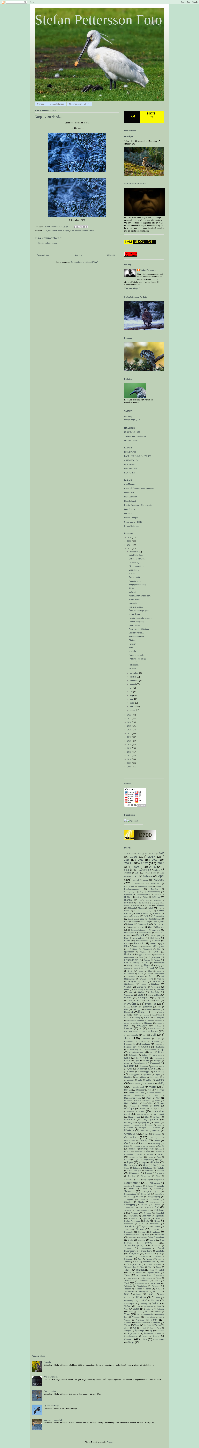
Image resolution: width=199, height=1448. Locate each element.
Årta (151, 1328)
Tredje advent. (132, 1278)
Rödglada (148, 1168)
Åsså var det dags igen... (139, 610)
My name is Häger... (52, 1406)
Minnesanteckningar (132, 1098)
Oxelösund (129, 1143)
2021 (129, 719)
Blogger (110, 1442)
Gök (149, 995)
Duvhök (140, 935)
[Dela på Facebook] (83, 226)
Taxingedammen (134, 1264)
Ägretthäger (139, 1331)
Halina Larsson (130, 497)
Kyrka (129, 1069)
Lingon (157, 1074)
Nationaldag (160, 1109)
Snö (72, 231)
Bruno (126, 916)
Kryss (136, 1061)
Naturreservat (134, 1117)
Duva (129, 935)
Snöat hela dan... (136, 555)
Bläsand (131, 908)
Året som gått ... (136, 577)
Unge (150, 1294)
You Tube (147, 1325)
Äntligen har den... (51, 1377)
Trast (149, 1275)
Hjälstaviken (147, 1007)
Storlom (139, 1229)
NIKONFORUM (130, 469)
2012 (129, 752)
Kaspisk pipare (130, 1047)
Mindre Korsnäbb (155, 1092)
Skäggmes (128, 1199)
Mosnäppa (147, 1101)
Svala (130, 1240)
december (134, 552)
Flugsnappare (154, 957)
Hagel (155, 998)
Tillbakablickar (130, 1267)
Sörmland (128, 1259)
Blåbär (152, 903)
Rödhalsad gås (135, 1171)
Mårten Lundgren (131, 518)
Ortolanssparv (129, 1141)
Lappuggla (133, 1074)
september (134, 681)
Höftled (126, 1023)
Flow (141, 957)
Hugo (148, 1009)
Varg (138, 1306)
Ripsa (130, 1162)
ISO (143, 1031)
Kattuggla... (134, 603)
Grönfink (127, 987)
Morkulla (138, 1101)
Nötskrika (129, 1130)
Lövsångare (135, 1083)
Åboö (126, 1328)
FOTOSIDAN (129, 464)
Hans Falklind (130, 501)
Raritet (160, 1154)
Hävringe (159, 1020)
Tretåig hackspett (146, 1278)
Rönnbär (148, 1173)
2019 (129, 726)
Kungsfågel (155, 1063)
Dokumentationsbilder (139, 930)
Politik (153, 1146)
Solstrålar (159, 1210)
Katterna (145, 1046)
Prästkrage (138, 1151)
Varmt (159, 1306)
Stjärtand (145, 1227)
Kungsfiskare (139, 1063)
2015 (129, 741)
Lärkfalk (149, 1080)
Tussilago (138, 1289)
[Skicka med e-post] (75, 226)
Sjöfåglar (160, 1186)
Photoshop (155, 1143)
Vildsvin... (133, 668)
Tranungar (139, 1275)
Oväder (157, 1141)
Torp (130, 1273)
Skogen (128, 1191)
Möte (151, 1109)
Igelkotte (158, 1026)
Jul (144, 1035)
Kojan (161, 1052)
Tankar (137, 1262)
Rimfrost (127, 1160)
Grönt (126, 989)
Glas (150, 971)
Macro (151, 1083)
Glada (141, 971)
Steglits (157, 1221)
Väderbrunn (141, 1323)
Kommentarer (157, 1055)
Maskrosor (140, 1090)
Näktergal (149, 1125)
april (132, 699)
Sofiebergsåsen (142, 1210)
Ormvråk (130, 1137)
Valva (155, 1303)
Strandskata (155, 1232)
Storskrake (128, 1232)
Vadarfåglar (129, 1303)
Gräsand (156, 981)
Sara (137, 1179)
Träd (126, 1283)
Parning (144, 1143)
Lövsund (159, 1080)
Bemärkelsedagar (131, 889)
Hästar (150, 1020)
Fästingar (127, 968)
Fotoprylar (137, 963)
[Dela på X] (81, 226)
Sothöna (147, 1213)
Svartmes (128, 1248)
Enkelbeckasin (142, 941)
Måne (156, 1106)
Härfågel (128, 136)
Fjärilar (128, 954)
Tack (139, 1259)
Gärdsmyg (128, 995)
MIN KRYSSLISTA (132, 432)
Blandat (128, 900)
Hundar (161, 1012)
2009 (129, 763)
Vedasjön (160, 1309)
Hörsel (159, 1023)
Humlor (157, 1009)
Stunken (131, 1237)
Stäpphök (141, 1237)
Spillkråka (160, 1216)
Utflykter (140, 1297)
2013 (129, 748)
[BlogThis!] (78, 226)
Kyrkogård (141, 1069)
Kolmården (133, 1055)
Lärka (140, 1080)
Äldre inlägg (112, 255)
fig (161, 944)
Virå (138, 1314)
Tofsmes (128, 1270)
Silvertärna (137, 1186)
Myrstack (132, 1106)
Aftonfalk (127, 873)
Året (144, 1328)
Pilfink (126, 1146)
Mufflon (136, 1103)
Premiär (142, 1149)
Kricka (127, 1061)
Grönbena (155, 984)
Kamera (155, 1041)
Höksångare (137, 1023)
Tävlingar (159, 1289)
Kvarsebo (144, 1066)
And (136, 876)
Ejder (158, 935)
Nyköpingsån (143, 1122)
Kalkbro (142, 1041)
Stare (157, 1218)
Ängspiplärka (133, 1333)
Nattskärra (130, 1111)
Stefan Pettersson (148, 270)
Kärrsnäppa (144, 1072)
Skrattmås (158, 1194)
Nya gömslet (151, 1119)
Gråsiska (160, 979)
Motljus (127, 1103)
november (134, 673)
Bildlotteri (128, 894)
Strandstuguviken (131, 1235)
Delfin (132, 927)
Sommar (134, 1213)
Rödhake (160, 1168)
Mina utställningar (57, 104)
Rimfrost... (133, 640)
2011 (129, 756)
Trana (127, 1275)
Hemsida (127, 1007)
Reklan (151, 1157)
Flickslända (158, 955)
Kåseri (151, 1068)
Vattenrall (150, 1309)
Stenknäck (154, 1224)
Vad (142, 1300)
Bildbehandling (154, 892)
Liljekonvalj (147, 1074)
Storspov (142, 1232)
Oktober (129, 1133)
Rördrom (160, 1173)
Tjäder (158, 1267)
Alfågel (147, 873)
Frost (147, 963)
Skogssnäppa (130, 1194)
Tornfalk (161, 1270)
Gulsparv (160, 989)
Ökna (145, 1336)
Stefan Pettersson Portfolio (135, 436)
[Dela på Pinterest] (86, 226)
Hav (158, 1000)
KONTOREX (129, 473)
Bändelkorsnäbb (155, 919)
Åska (159, 1328)
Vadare (155, 1300)
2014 (129, 744)
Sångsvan (133, 1253)
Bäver (134, 921)
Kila (143, 1049)
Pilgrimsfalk (136, 1146)
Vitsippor (136, 1317)
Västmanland (154, 1322)
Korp (60, 231)
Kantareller (158, 1044)
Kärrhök (130, 1072)
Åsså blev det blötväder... (139, 629)
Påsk (148, 1151)
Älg (150, 1331)
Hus (128, 1015)
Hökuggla (148, 1023)
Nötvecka (144, 1130)
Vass (126, 1309)
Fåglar (147, 965)
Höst (126, 1025)
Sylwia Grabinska (131, 526)
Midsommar (159, 1090)
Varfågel (127, 1306)
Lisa (136, 1077)
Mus (144, 1103)
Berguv (142, 892)
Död (151, 935)
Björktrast (156, 897)
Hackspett (143, 997)
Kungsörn (129, 1066)
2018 (129, 730)
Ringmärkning (148, 1160)
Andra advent (134, 625)
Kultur (126, 1063)
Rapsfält (150, 1154)
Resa (159, 1157)
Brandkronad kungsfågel (143, 911)
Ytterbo (157, 1325)
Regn (141, 1157)
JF (125, 1035)
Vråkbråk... (133, 592)
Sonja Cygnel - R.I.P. (133, 522)
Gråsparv (132, 981)
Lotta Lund (128, 513)
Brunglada (157, 913)
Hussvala (146, 1015)
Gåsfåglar (155, 992)
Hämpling (160, 1018)
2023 (45, 231)
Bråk (145, 916)
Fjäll (159, 949)
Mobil (148, 1098)
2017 (129, 733)
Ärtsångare (148, 1333)
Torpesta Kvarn (153, 1272)
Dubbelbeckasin (145, 933)
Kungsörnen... (135, 581)
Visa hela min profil (132, 288)
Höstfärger (142, 1025)
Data (162, 921)
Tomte (152, 1270)
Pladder (145, 1146)
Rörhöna (131, 1176)
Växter (127, 1325)
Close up (145, 921)
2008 (129, 767)
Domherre (156, 930)
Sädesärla (149, 1254)
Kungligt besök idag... (138, 585)
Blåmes (148, 905)
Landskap (159, 1071)
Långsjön (130, 1080)
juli (131, 688)
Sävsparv (128, 1256)
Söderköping (157, 1256)
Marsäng (128, 1090)
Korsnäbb (158, 1058)
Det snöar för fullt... (137, 559)
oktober (133, 677)
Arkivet (136, 880)
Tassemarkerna (81, 231)
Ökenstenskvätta (130, 1336)
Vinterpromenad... (136, 633)
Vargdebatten (148, 1306)
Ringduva (137, 1160)
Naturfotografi (158, 1114)
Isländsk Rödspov (131, 1031)
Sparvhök (160, 1213)
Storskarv (155, 1229)
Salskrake (128, 1179)
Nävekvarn (128, 1128)
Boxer (160, 908)
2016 (129, 737)
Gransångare (159, 974)
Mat (149, 1090)
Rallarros (159, 1151)
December (52, 231)
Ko (151, 1052)
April (161, 876)
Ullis (126, 1294)
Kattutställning (133, 1049)
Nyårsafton (137, 1125)
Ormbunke (157, 1134)
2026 (129, 537)
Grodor (152, 976)
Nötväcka (156, 1130)
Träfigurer (156, 1286)
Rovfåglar (143, 1162)
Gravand (131, 976)
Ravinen (132, 1157)
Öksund (156, 1336)
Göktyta (157, 995)
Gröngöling (141, 987)
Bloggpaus (157, 900)
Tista (142, 1267)
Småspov (157, 1205)
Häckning (136, 1018)
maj (131, 695)
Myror (151, 1103)
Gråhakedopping (146, 979)
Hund (154, 1012)
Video (131, 1312)
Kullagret (157, 1061)
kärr (163, 1069)
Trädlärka (128, 1286)
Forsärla (157, 960)
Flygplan (146, 960)
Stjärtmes (156, 1227)
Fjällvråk (132, 651)
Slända (141, 1202)
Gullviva (149, 989)
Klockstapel (152, 1049)
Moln (158, 1098)
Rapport (139, 1154)
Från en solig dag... (137, 622)
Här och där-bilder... (137, 637)
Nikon (147, 1117)
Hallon (130, 1000)
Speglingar (146, 1216)
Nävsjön (142, 1128)
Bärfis (126, 921)
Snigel (141, 1207)
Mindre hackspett (136, 1092)
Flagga (139, 955)
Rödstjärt (160, 1171)
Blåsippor (160, 905)
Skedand (157, 1189)
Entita (157, 941)
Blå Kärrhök (143, 903)
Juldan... (132, 573)
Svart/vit (149, 1242)
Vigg (139, 1312)
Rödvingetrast (134, 1173)
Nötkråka (156, 1128)
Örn (145, 1339)
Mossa (157, 1100)
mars (132, 703)
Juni (127, 1038)
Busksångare (132, 919)
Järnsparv (146, 1039)
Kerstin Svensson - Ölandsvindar (138, 505)
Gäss (140, 995)
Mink (156, 1095)
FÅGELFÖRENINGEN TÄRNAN (137, 456)
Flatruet (148, 955)
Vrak (160, 1317)
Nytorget (127, 1125)
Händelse (131, 1020)
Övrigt (131, 1342)
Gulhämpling (138, 989)
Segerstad (158, 1179)
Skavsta (143, 1189)
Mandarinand (138, 1087)
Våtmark (127, 1322)
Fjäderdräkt (147, 949)
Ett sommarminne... (137, 566)
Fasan (127, 944)
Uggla (159, 1291)
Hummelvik (129, 1012)
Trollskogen (129, 1281)
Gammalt (150, 968)
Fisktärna (133, 949)
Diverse (160, 927)
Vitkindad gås (147, 1314)
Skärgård (128, 1202)
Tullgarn (127, 1289)
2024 (129, 545)
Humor (141, 1012)
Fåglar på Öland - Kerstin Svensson (139, 488)
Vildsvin (158, 1312)
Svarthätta (156, 1246)
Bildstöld (158, 894)
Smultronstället (155, 1202)
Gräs (144, 981)
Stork (126, 1229)
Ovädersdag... (135, 562)
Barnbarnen (129, 886)
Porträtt (161, 1146)
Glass (159, 971)
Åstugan (127, 1331)
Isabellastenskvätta (154, 1029)
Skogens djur (150, 1191)
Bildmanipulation (143, 894)
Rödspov (149, 1171)
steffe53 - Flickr (131, 441)
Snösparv (127, 1210)
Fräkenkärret (159, 963)
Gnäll (148, 974)
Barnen (158, 886)
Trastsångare (159, 1275)
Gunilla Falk (129, 492)
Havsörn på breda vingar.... (140, 618)
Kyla (162, 1066)
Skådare (139, 1197)
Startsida (40, 104)
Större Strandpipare (156, 1237)
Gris (141, 976)
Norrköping (157, 1117)
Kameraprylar (129, 1044)
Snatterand (128, 1207)
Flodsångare (129, 957)
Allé (154, 873)
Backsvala (155, 884)
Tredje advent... (135, 599)
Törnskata (128, 1291)
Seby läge (146, 1179)
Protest (159, 1149)
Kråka (146, 1061)
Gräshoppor (129, 984)
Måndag (144, 1106)
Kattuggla (160, 1047)
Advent (157, 870)
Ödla (159, 1333)
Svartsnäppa (146, 1248)
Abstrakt (144, 870)
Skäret (142, 1199)
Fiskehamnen (147, 946)
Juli (153, 1034)
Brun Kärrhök (142, 913)
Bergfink (154, 889)
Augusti (159, 879)
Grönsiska (155, 987)
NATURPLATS (130, 452)
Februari (138, 943)
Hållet (154, 1015)
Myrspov (160, 1103)
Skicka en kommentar (47, 243)
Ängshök (160, 1331)
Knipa (162, 1049)
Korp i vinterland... (136, 655)
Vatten (136, 1309)
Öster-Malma (158, 1339)
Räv (154, 1165)
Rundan (155, 1162)
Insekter (128, 1028)
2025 (129, 541)
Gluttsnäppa (129, 974)
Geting (161, 968)
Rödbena (136, 1168)
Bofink (150, 908)
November (129, 1119)
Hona (159, 1007)
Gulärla (141, 992)
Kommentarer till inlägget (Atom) (84, 262)
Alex (137, 873)
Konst (127, 1058)
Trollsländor (143, 1281)
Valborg (144, 1304)
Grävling (143, 984)
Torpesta (138, 1273)
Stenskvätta (130, 1226)
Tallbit (160, 1259)
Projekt (151, 1149)
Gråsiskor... (134, 570)
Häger (147, 1017)
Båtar (142, 919)
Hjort (135, 1007)
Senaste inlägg (43, 255)
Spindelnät (133, 1218)
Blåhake (136, 905)
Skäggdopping (154, 1197)
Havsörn (132, 644)
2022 (129, 715)
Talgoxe (149, 1259)
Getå (130, 971)
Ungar (138, 1294)
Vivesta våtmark (150, 1317)
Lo (163, 1077)
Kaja (158, 1039)
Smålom (144, 1205)
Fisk (136, 946)
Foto (126, 963)
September (132, 1182)
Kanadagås (145, 1044)
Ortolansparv (155, 1138)
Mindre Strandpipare (134, 1095)
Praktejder (132, 1149)
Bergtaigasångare (130, 892)
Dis (150, 927)
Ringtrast (160, 1160)
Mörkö (142, 1109)
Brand (126, 911)
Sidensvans (155, 1183)
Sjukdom (149, 1186)
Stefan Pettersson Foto (98, 19)
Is (140, 1028)
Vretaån (127, 1320)
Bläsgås (141, 908)
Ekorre (127, 941)
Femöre (152, 944)
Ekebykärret (155, 938)
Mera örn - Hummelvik (53, 1420)
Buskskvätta (159, 916)
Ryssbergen (130, 1165)
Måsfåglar (129, 1108)
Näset (159, 1125)
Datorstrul (143, 924)
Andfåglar (147, 876)
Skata (131, 1189)
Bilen (127, 897)
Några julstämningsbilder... (140, 596)
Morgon (66, 231)
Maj (161, 1083)
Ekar (126, 938)
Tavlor (162, 1262)
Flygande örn (131, 960)
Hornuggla (137, 1009)
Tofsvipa (140, 1270)
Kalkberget (128, 1041)
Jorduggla (134, 1035)
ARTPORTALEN (131, 460)
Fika (126, 946)
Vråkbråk (140, 1320)
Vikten (147, 1312)
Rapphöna (128, 1154)
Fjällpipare (143, 952)
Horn (126, 1009)
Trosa (157, 1281)
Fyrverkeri (137, 966)
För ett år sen (138, 968)
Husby (135, 1015)
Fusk (129, 966)
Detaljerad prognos (132, 419)
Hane (139, 1000)
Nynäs (157, 1122)
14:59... (132, 588)
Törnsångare (143, 1291)
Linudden (128, 1077)
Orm (146, 1134)
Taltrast (127, 1262)
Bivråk (137, 897)
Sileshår (127, 1186)
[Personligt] (132, 821)
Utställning (128, 1301)
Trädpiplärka (142, 1286)
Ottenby (144, 1140)
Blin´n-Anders (144, 900)
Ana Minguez (129, 484)
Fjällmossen (129, 952)
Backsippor (139, 884)
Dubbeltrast (159, 933)
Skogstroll (145, 1194)
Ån (134, 1328)
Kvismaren (154, 1066)
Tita (149, 1267)
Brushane (135, 916)
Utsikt (157, 1298)
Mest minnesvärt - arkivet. (79, 104)
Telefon (158, 1264)
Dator (130, 924)
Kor (137, 1058)
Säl (160, 1254)
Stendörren (128, 1224)
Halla (162, 998)
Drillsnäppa (129, 933)
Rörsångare (145, 1176)
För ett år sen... (135, 614)
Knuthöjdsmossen (136, 1052)
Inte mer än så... (136, 607)
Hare (148, 1000)
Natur (141, 1111)
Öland (128, 1339)
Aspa (145, 880)
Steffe (146, 1221)
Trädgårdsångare (141, 1283)
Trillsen (158, 1278)
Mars (152, 1086)
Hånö (160, 1015)
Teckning (149, 1264)
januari (133, 710)
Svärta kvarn (146, 1251)
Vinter (91, 231)
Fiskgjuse (159, 946)
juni (131, 692)
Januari (154, 1031)
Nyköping (128, 417)
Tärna (148, 1289)
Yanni (136, 1325)
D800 (155, 921)
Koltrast (144, 1055)
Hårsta (126, 1018)
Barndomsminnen (145, 886)
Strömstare (159, 1235)
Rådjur (145, 1165)
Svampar (141, 1240)
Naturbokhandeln (143, 1114)
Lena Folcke (129, 509)
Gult (131, 992)
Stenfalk (142, 1224)
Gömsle (128, 997)
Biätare (145, 897)
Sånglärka (160, 1251)
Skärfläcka (154, 1199)
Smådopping (129, 1205)
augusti (133, 684)
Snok (149, 1207)
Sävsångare (143, 1256)
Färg (158, 965)
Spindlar (146, 1218)
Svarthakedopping (133, 1245)
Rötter (158, 1176)
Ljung (143, 1077)
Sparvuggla (133, 1216)
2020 (129, 722)
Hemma (150, 1003)
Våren (154, 1320)
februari (133, 706)
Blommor (129, 902)
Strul (147, 1235)
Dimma (140, 927)
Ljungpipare (154, 1077)
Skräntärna (128, 1197)
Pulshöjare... (134, 665)
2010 (129, 759)
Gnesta (140, 974)
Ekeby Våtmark (138, 938)
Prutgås (127, 1151)
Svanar (153, 1240)
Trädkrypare (155, 1283)
